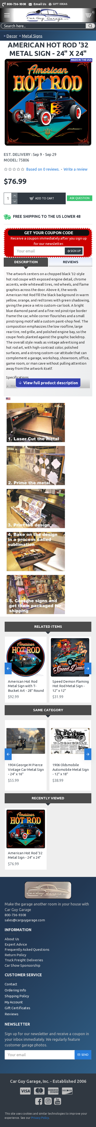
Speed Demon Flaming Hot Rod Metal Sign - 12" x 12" (70, 686)
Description (26, 262)
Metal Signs (32, 36)
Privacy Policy (40, 1117)
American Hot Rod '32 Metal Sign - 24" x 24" (25, 855)
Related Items (48, 626)
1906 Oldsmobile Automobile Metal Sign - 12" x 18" (70, 769)
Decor (12, 36)
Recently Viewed (48, 798)
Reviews (70, 262)
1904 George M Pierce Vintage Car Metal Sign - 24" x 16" (26, 769)
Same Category (48, 710)
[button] (8, 668)
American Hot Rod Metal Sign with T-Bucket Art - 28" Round (26, 686)
